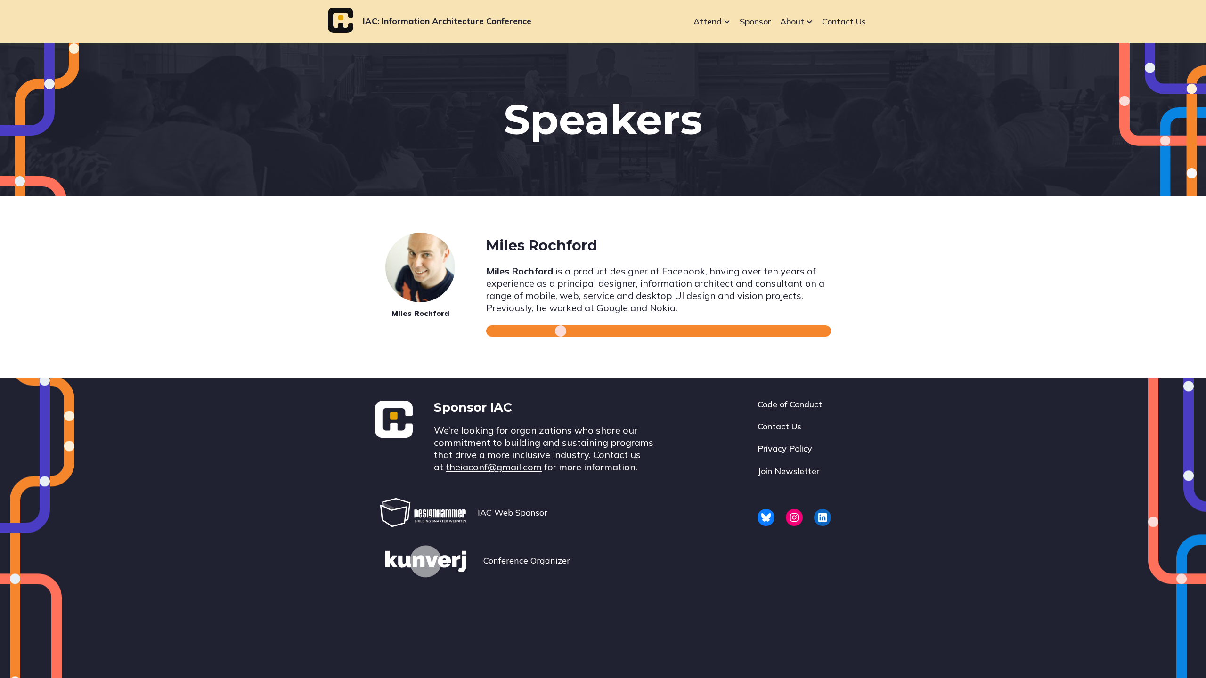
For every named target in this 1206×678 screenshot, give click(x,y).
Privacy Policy (785, 448)
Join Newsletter (788, 471)
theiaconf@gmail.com (494, 467)
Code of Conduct (790, 404)
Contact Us (844, 21)
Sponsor (755, 21)
